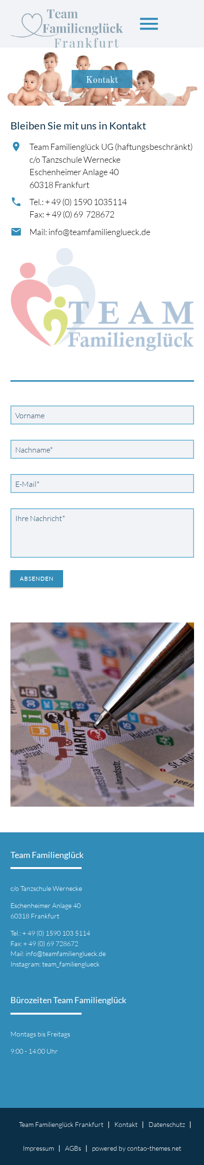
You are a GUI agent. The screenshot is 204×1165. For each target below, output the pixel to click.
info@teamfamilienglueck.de (66, 953)
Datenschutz (166, 1124)
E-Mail (29, 484)
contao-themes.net (154, 1148)
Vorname (30, 415)
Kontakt (126, 1124)
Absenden (37, 578)
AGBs (73, 1148)
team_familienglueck (71, 964)
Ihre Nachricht (40, 518)
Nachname (34, 449)
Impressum (38, 1148)
